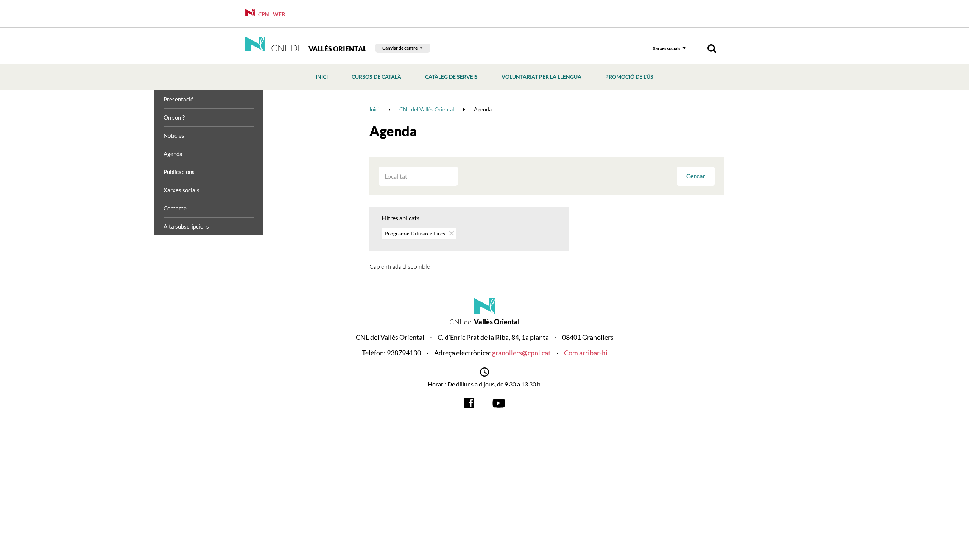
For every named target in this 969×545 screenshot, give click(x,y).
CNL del (317, 48)
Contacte (175, 208)
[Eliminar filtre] (451, 233)
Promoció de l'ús (629, 76)
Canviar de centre (400, 48)
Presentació (178, 99)
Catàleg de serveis (451, 76)
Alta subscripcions (186, 226)
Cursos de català (376, 76)
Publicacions (179, 171)
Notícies (174, 135)
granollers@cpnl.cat (521, 353)
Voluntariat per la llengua (541, 76)
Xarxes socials (666, 48)
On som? (174, 117)
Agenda (173, 153)
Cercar (695, 175)
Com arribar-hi (586, 353)
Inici (322, 76)
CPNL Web (271, 14)
